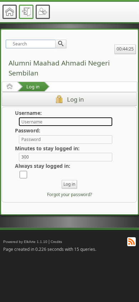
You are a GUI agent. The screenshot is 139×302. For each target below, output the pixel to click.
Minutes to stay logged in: (47, 148)
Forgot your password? (69, 194)
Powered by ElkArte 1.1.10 (25, 242)
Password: (27, 130)
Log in (33, 86)
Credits (56, 242)
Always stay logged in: (42, 165)
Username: (28, 112)
